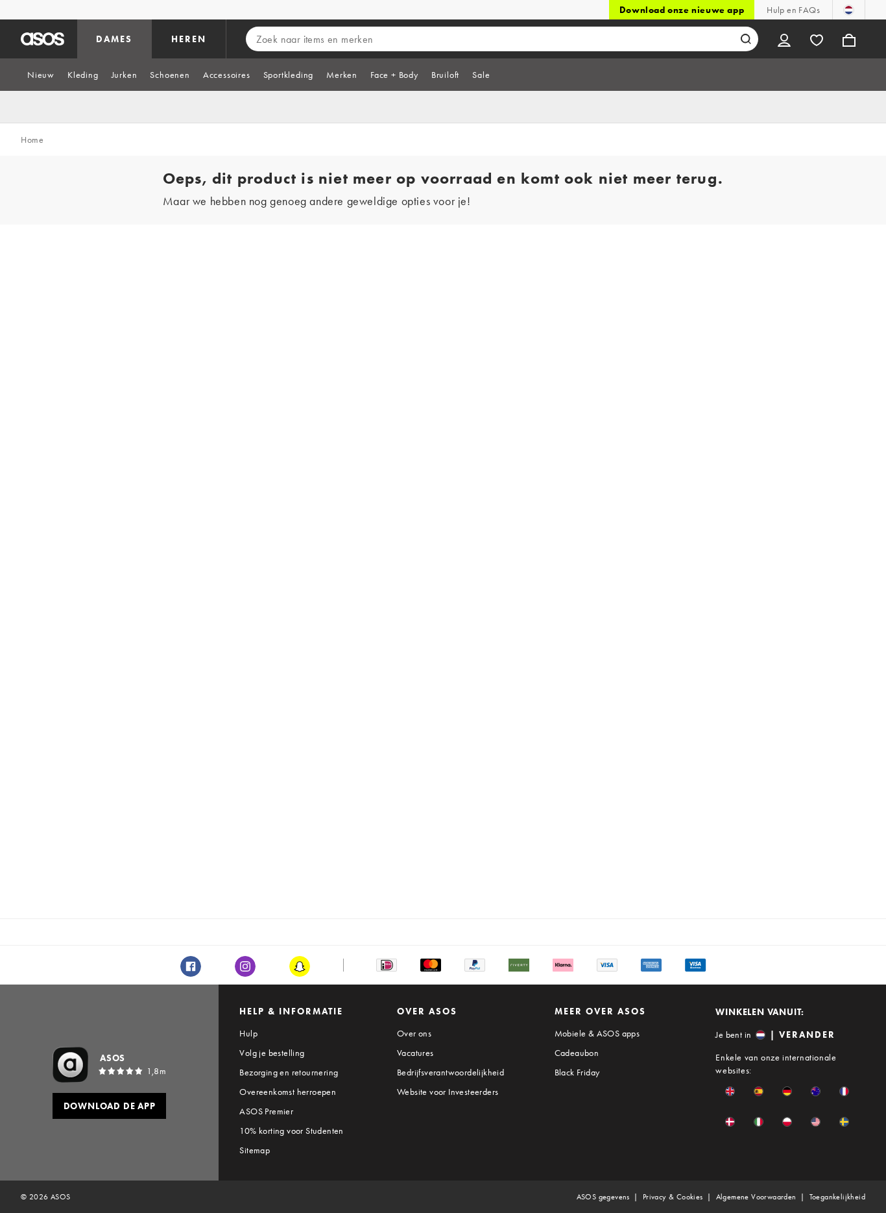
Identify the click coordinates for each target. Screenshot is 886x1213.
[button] (730, 1091)
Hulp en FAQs (793, 10)
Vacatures (415, 1053)
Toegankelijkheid (837, 1197)
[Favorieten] (816, 38)
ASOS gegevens (603, 1197)
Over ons (414, 1033)
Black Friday (577, 1072)
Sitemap (254, 1150)
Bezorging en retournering (288, 1072)
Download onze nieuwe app (681, 10)
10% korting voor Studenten (291, 1130)
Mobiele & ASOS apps (597, 1033)
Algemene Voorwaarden (756, 1197)
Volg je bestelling (271, 1053)
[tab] (41, 74)
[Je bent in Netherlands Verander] (849, 9)
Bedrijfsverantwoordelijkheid (450, 1072)
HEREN (188, 39)
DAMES (114, 39)
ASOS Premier (266, 1111)
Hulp (248, 1033)
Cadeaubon (577, 1053)
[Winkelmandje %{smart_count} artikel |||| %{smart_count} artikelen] (849, 38)
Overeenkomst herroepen (287, 1091)
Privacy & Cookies (673, 1197)
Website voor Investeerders (447, 1091)
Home (32, 139)
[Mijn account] (784, 38)
